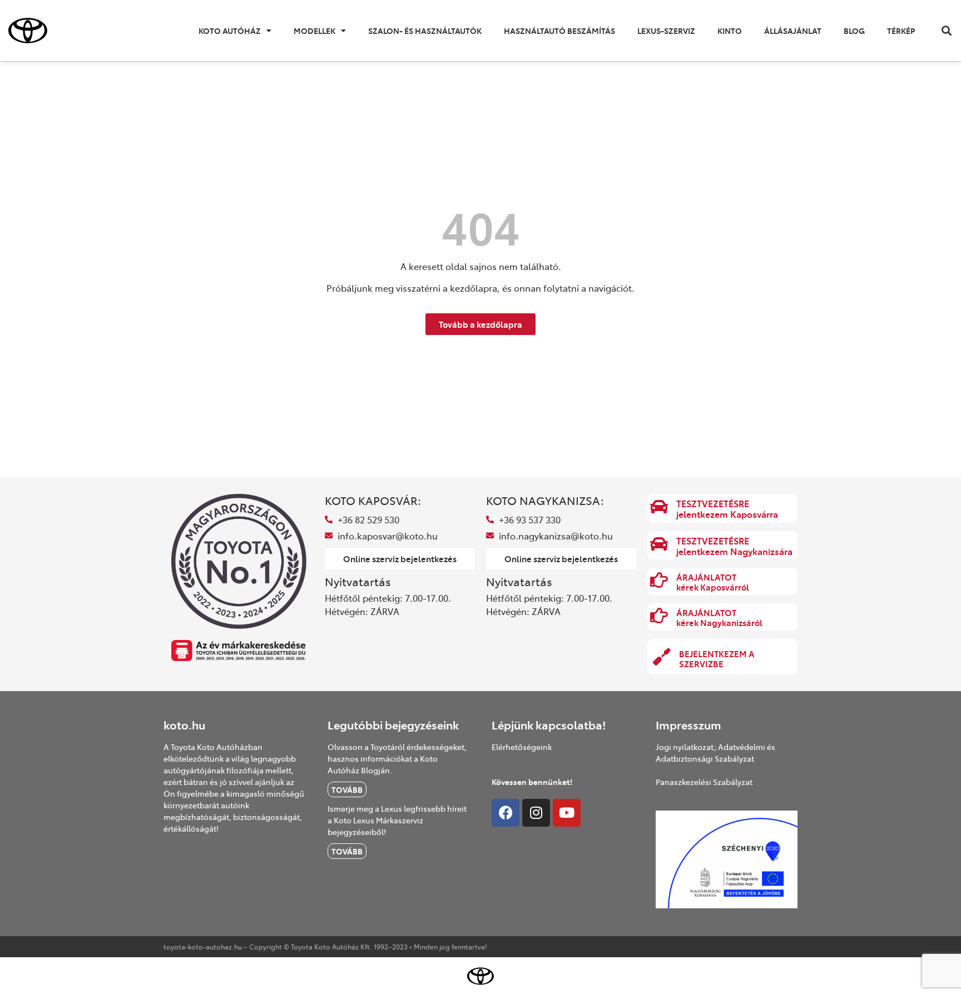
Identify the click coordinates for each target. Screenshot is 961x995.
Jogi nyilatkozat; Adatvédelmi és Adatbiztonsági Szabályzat (715, 752)
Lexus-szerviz (666, 30)
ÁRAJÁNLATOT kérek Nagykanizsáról (719, 617)
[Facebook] (505, 813)
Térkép (901, 30)
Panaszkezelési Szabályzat (704, 781)
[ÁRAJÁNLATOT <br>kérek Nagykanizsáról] (659, 615)
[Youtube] (567, 813)
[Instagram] (536, 813)
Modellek (314, 30)
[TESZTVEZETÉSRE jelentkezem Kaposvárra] (659, 507)
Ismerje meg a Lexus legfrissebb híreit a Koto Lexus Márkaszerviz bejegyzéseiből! (397, 820)
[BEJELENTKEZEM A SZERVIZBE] (662, 657)
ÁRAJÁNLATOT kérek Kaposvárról (712, 582)
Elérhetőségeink (522, 746)
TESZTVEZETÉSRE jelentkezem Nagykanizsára (734, 545)
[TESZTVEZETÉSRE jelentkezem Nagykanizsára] (659, 544)
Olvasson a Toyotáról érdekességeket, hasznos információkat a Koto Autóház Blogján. (397, 758)
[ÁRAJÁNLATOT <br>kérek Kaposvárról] (659, 580)
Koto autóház (230, 30)
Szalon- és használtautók (425, 30)
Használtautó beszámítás (559, 30)
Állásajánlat (792, 30)
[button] (946, 31)
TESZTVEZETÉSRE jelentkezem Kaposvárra (727, 508)
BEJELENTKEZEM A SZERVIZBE (717, 658)
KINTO (729, 30)
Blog (854, 30)
